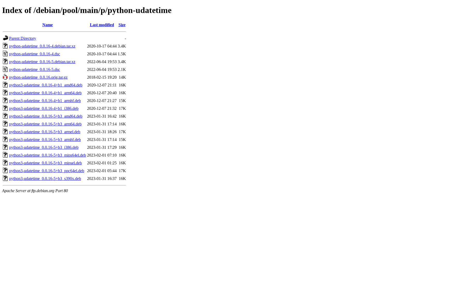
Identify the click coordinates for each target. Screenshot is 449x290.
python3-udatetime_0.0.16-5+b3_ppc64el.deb (46, 170)
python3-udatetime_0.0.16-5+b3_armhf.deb (45, 139)
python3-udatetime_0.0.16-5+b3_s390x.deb (45, 178)
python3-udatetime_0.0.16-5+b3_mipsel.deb (45, 163)
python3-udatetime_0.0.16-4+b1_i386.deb (43, 108)
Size (122, 25)
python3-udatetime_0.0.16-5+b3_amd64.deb (45, 116)
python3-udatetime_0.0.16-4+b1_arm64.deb (45, 93)
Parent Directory (22, 38)
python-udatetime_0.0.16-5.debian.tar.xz (42, 61)
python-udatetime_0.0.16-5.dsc (34, 69)
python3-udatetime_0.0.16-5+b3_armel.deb (44, 132)
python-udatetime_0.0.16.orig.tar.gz (38, 77)
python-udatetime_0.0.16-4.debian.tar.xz (42, 46)
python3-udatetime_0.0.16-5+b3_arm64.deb (45, 124)
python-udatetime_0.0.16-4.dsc (34, 54)
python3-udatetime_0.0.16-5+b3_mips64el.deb (47, 155)
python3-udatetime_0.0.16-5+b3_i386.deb (43, 147)
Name (47, 25)
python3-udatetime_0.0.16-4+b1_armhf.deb (45, 100)
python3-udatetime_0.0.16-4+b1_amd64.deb (45, 85)
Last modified (102, 25)
